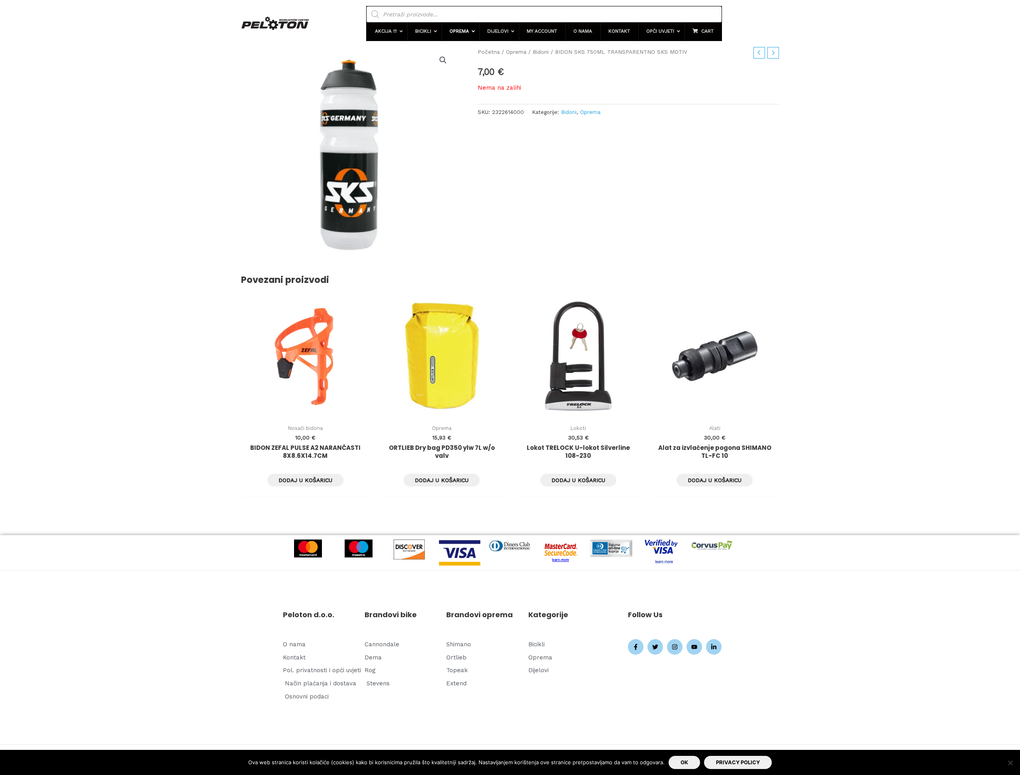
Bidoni (541, 52)
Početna (489, 52)
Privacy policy (738, 762)
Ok (684, 762)
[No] (1010, 763)
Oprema (516, 52)
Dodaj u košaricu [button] (305, 480)
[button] (387, 31)
